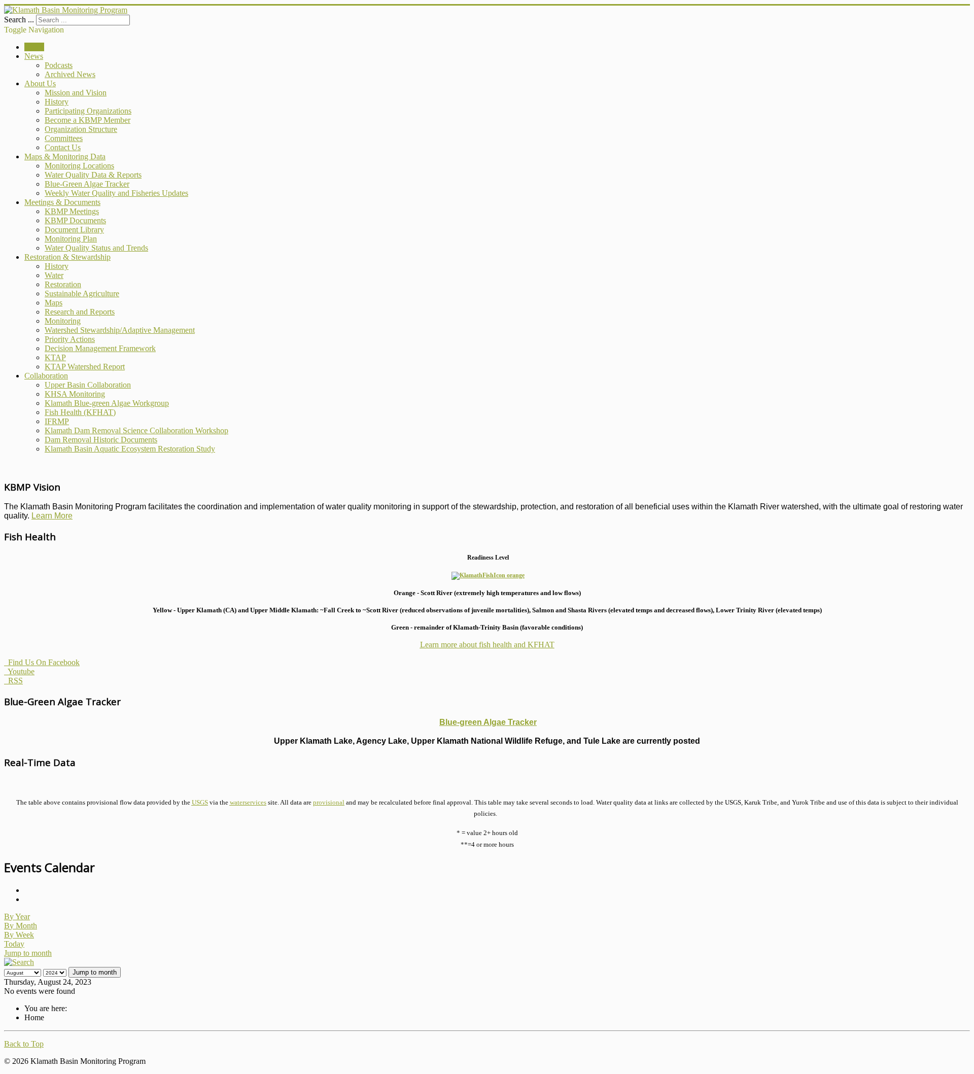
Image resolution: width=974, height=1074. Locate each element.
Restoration (63, 284)
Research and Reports (80, 311)
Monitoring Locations (79, 165)
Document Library (74, 229)
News (33, 56)
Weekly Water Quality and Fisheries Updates (116, 193)
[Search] (19, 962)
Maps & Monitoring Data (65, 156)
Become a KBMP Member (87, 120)
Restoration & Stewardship (67, 257)
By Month (20, 925)
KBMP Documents (75, 220)
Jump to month (28, 953)
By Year (17, 916)
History (56, 101)
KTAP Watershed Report (85, 366)
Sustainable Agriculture (82, 293)
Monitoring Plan (71, 238)
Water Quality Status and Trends (96, 248)
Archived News (70, 74)
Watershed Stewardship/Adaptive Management (120, 330)
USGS (200, 802)
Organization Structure (81, 129)
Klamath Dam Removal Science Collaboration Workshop (136, 430)
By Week (19, 934)
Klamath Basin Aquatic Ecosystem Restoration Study (130, 448)
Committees (64, 138)
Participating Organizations (88, 111)
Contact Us (63, 147)
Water (54, 275)
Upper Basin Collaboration (88, 384)
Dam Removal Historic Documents (101, 439)
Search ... (19, 19)
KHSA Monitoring (75, 394)
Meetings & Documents (62, 202)
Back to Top (24, 1044)
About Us (40, 83)
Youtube (19, 671)
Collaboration (46, 375)
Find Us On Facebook (42, 662)
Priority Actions (70, 339)
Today (14, 944)
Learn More (52, 515)
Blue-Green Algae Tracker (87, 184)
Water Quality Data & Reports (93, 174)
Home (34, 47)
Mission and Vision (76, 92)
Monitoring (63, 321)
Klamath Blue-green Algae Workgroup (107, 403)
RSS (13, 680)
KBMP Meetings (72, 211)
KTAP (55, 357)
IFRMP (57, 421)
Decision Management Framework (100, 348)
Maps (53, 302)
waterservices (248, 802)
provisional (328, 802)
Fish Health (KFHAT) (80, 412)
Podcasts (59, 65)
